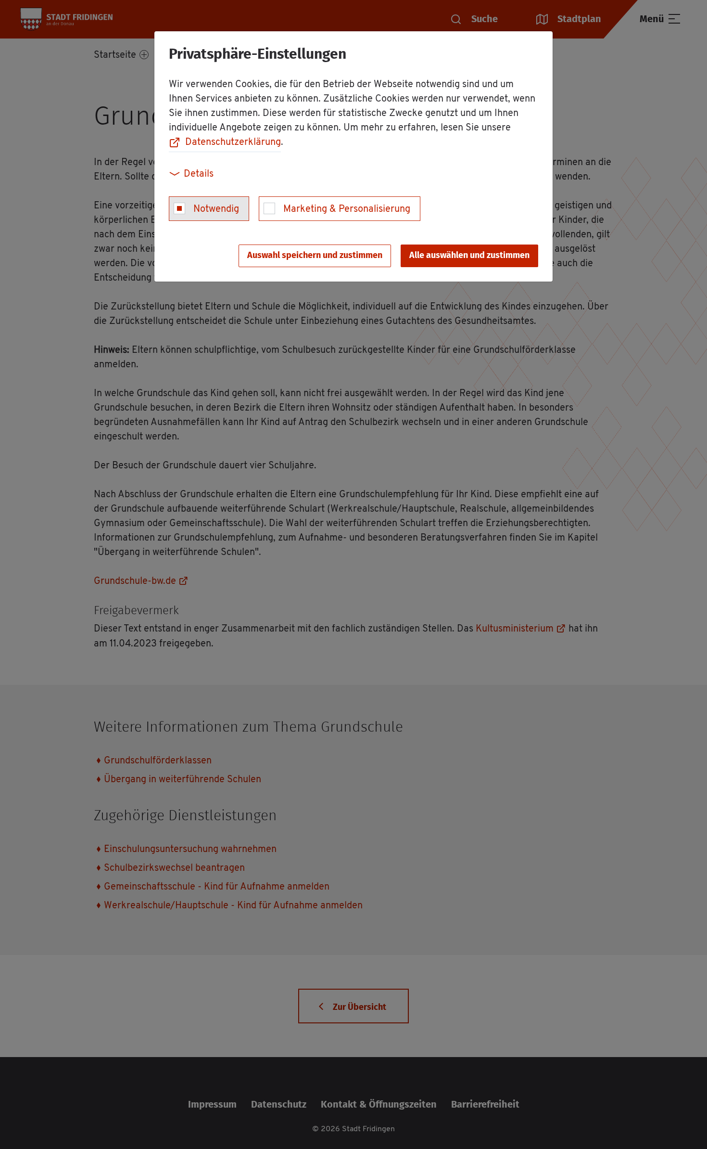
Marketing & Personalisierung (346, 209)
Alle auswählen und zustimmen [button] (469, 255)
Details (199, 174)
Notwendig (216, 209)
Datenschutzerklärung (233, 142)
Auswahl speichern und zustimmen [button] (314, 255)
